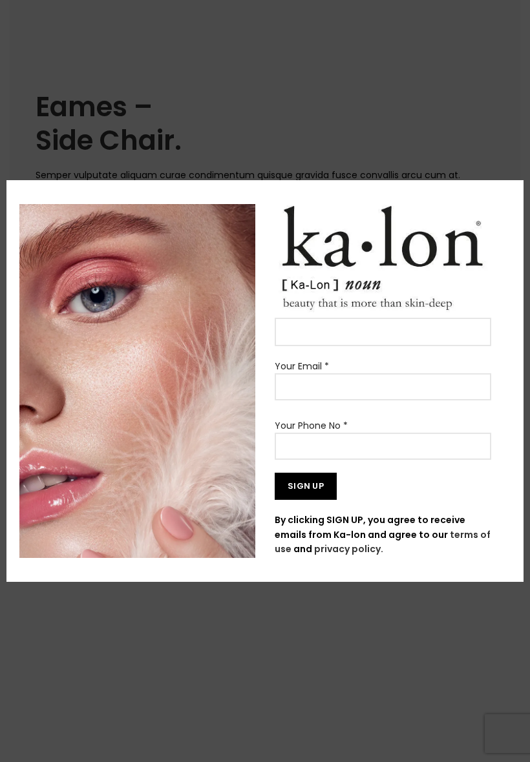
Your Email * (302, 366)
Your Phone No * (311, 425)
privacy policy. (348, 548)
